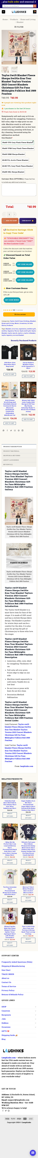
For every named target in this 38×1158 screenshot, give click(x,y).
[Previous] (5, 47)
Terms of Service (9, 986)
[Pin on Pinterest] (18, 430)
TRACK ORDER (8, 974)
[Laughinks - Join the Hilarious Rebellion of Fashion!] (19, 11)
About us (5, 978)
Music (17, 323)
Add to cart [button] (9, 374)
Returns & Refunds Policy (12, 994)
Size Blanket (7, 138)
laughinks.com (26, 766)
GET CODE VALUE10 (25, 272)
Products (14, 19)
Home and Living (27, 19)
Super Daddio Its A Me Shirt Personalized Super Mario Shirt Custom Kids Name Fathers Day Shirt (28, 805)
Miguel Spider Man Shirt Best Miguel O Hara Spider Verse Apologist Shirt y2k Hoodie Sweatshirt (10, 932)
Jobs (4, 1019)
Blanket (20, 22)
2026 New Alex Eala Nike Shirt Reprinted (10, 364)
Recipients (6, 1015)
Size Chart (6, 970)
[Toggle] (35, 1006)
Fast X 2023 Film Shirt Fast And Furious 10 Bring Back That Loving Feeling (28, 930)
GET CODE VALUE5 (24, 264)
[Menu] (3, 12)
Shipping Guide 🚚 (9, 1035)
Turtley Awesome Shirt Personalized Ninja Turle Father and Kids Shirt (10, 890)
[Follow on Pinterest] (9, 1111)
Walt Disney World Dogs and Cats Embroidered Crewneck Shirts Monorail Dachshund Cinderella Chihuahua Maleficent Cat (9, 407)
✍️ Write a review (19, 314)
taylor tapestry (7, 335)
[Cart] (34, 12)
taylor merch (12, 333)
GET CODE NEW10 (12, 300)
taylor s (20, 333)
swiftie (4, 331)
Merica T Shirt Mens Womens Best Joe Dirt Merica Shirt (28, 890)
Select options (10, 815)
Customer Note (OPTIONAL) (13, 179)
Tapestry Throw (13, 331)
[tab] (19, 446)
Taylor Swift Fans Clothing (19, 321)
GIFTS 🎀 (5, 1031)
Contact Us (6, 982)
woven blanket (18, 335)
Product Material (11, 451)
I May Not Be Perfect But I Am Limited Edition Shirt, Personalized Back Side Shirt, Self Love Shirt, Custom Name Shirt (10, 848)
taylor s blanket (29, 333)
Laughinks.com (9, 1057)
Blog (3, 1039)
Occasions (23, 323)
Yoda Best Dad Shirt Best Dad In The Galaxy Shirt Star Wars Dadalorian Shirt (9, 804)
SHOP (4, 1007)
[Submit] (34, 6)
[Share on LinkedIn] (22, 430)
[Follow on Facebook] (3, 1111)
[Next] (33, 47)
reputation (22, 329)
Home (5, 19)
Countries (6, 1011)
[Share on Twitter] (11, 430)
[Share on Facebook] (7, 430)
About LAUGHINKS (11, 460)
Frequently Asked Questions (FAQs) (17, 962)
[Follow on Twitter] (6, 1111)
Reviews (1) (8, 464)
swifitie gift (31, 329)
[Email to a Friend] (15, 430)
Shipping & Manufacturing (13, 966)
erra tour (15, 329)
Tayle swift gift (25, 331)
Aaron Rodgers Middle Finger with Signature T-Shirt (28, 365)
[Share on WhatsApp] (3, 430)
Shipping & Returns (11, 455)
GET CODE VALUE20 (25, 280)
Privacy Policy (8, 990)
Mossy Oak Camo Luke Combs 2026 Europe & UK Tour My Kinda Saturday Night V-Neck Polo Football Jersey (28, 405)
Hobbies (5, 1023)
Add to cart (11, 221)
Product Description (12, 446)
